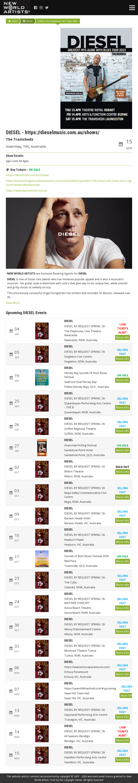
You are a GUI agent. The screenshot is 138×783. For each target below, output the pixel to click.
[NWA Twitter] (47, 7)
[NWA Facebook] (36, 7)
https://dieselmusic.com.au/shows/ (27, 175)
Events (29, 21)
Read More (13, 303)
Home (14, 21)
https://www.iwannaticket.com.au (26, 190)
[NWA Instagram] (41, 7)
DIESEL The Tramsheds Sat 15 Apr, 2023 (57, 21)
